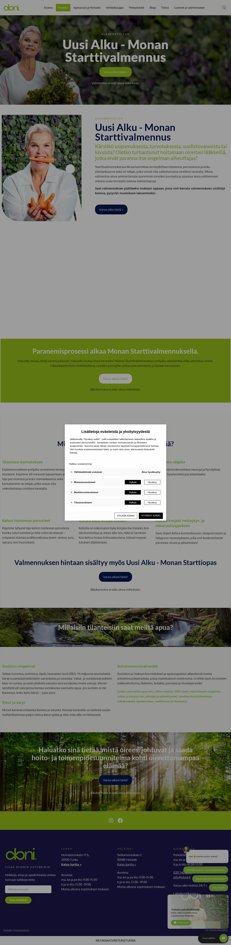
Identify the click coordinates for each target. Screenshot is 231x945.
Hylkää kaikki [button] (125, 515)
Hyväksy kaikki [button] (150, 515)
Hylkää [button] (132, 482)
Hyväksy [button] (152, 482)
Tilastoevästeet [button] (81, 502)
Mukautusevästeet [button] (83, 482)
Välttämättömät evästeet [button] (86, 472)
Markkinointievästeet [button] (84, 492)
